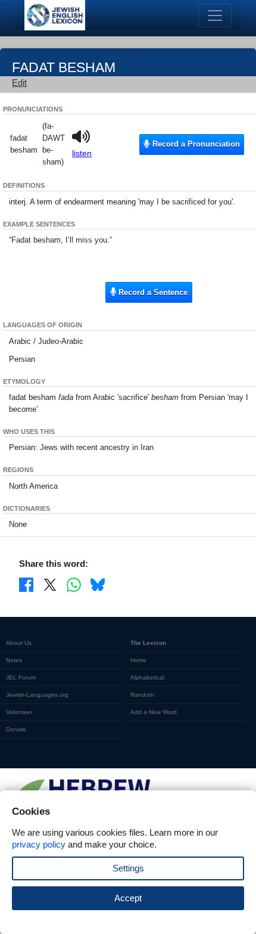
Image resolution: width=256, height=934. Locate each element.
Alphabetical (147, 677)
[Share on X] (50, 584)
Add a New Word (153, 712)
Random (142, 694)
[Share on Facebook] (26, 584)
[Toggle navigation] (215, 15)
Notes (14, 660)
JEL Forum (21, 677)
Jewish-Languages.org (37, 694)
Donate (16, 729)
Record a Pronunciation (195, 143)
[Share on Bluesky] (97, 584)
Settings (128, 868)
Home (138, 660)
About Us (19, 643)
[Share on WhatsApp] (74, 584)
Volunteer (19, 712)
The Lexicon (148, 643)
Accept (128, 898)
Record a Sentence (152, 292)
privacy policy (38, 844)
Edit (19, 82)
